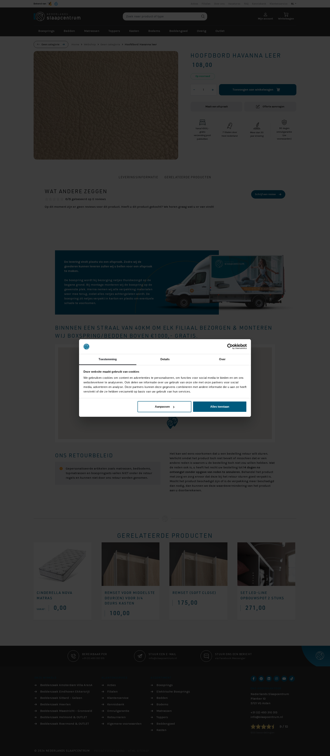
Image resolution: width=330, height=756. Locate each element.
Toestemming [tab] (108, 359)
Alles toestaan (219, 406)
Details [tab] (165, 359)
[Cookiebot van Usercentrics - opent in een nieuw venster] (230, 347)
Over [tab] (222, 359)
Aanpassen (162, 406)
